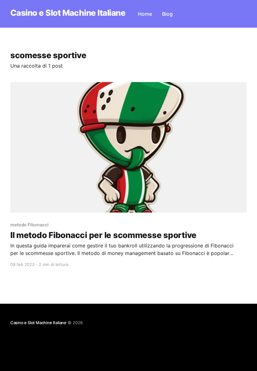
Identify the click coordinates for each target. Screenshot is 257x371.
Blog (167, 14)
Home (145, 14)
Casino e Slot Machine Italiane (67, 13)
